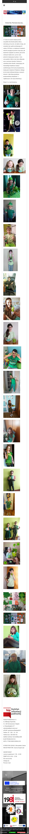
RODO (8, 788)
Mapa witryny (20, 790)
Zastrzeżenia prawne (10, 790)
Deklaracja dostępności (17, 788)
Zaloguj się (6, 760)
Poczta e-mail (7, 763)
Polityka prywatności (14, 791)
